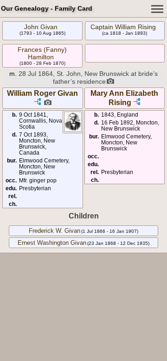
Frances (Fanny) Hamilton (42, 53)
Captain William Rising (123, 27)
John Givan (41, 27)
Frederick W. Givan (54, 230)
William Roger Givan (42, 93)
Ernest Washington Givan (52, 242)
